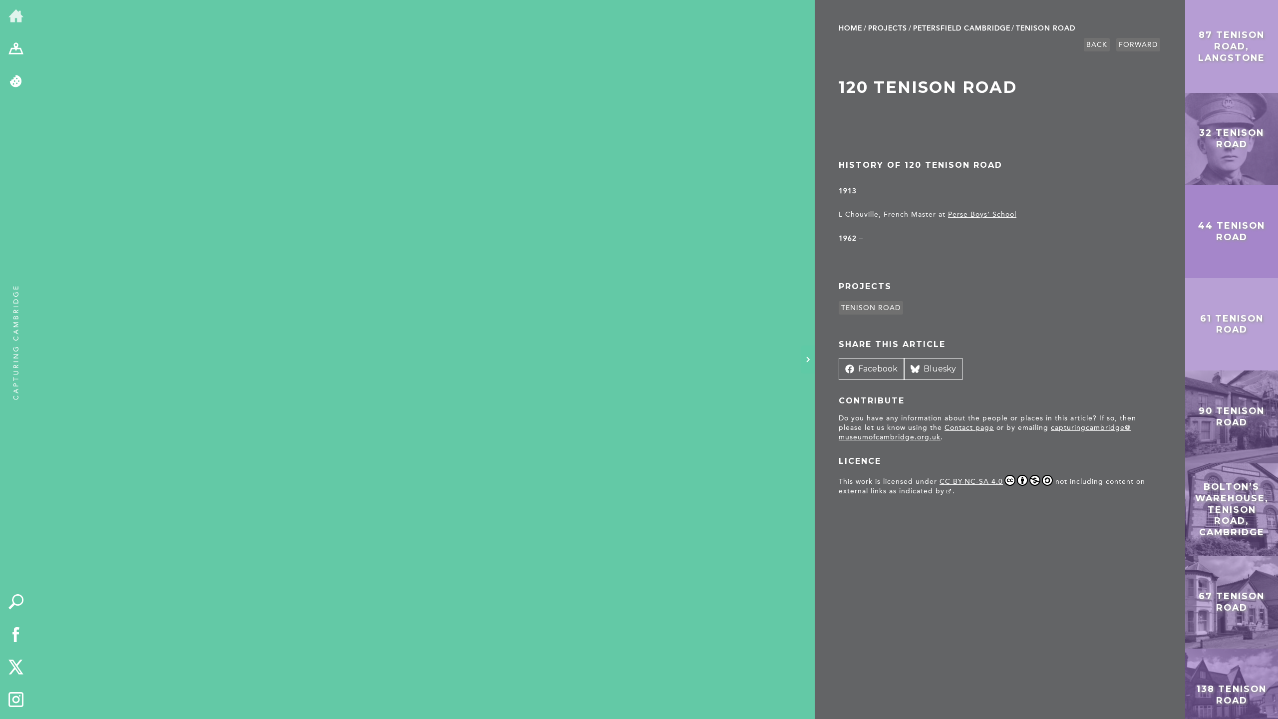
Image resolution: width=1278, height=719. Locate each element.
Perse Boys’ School (982, 214)
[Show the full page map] (16, 49)
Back (1096, 44)
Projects (887, 28)
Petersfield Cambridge (961, 28)
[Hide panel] (808, 359)
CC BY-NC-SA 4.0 (971, 481)
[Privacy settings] (16, 81)
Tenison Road (1045, 28)
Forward (1138, 44)
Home (850, 28)
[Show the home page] (16, 16)
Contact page (969, 427)
